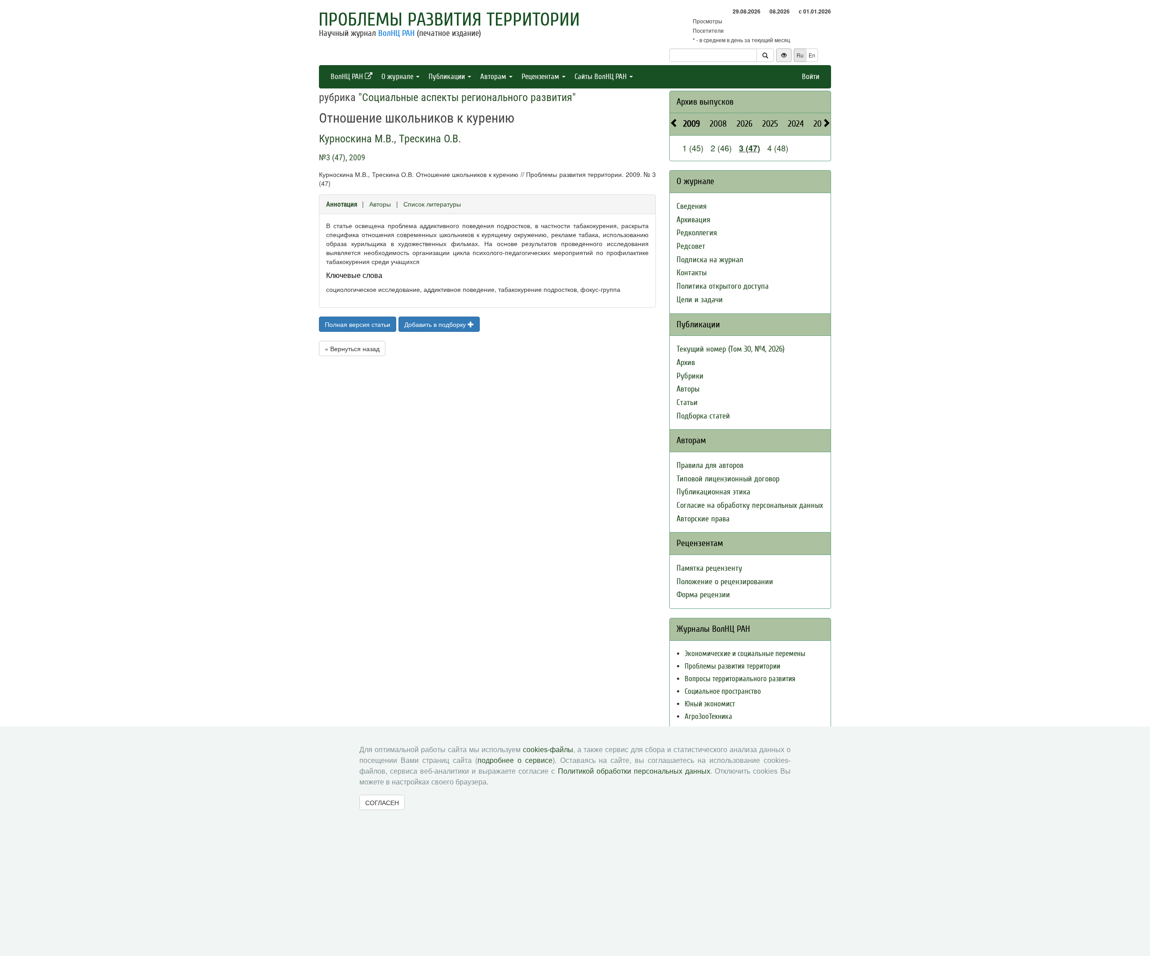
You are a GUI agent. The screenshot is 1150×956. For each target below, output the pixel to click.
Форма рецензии (703, 594)
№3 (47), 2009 (342, 157)
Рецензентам (541, 76)
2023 (821, 124)
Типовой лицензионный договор (728, 479)
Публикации (448, 76)
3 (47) (749, 148)
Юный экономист (710, 704)
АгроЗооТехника (708, 716)
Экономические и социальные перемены (745, 653)
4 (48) (777, 148)
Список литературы (432, 203)
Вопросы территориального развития (740, 678)
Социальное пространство (723, 691)
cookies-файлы (548, 749)
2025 (770, 124)
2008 (718, 124)
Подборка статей (703, 416)
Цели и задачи (700, 299)
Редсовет (691, 246)
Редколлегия (697, 233)
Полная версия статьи (357, 324)
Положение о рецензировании (725, 581)
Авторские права (703, 519)
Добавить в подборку (436, 324)
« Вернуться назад (352, 348)
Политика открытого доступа (723, 286)
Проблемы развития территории (449, 20)
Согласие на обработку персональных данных (750, 505)
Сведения (692, 206)
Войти (810, 76)
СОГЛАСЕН (382, 802)
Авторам (494, 76)
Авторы (380, 203)
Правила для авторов (710, 465)
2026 (744, 124)
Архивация (693, 220)
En (812, 55)
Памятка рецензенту (709, 568)
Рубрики (690, 376)
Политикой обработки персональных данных (634, 771)
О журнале (398, 76)
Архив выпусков (705, 102)
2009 (691, 124)
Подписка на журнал (710, 259)
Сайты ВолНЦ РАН (601, 76)
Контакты (692, 273)
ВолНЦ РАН (396, 33)
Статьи (687, 402)
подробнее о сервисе (515, 760)
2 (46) (721, 148)
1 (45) (692, 148)
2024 (796, 124)
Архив (686, 362)
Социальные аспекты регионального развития (467, 97)
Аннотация (341, 204)
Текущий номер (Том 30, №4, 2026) (730, 349)
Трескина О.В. (430, 138)
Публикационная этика (713, 492)
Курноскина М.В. (356, 138)
